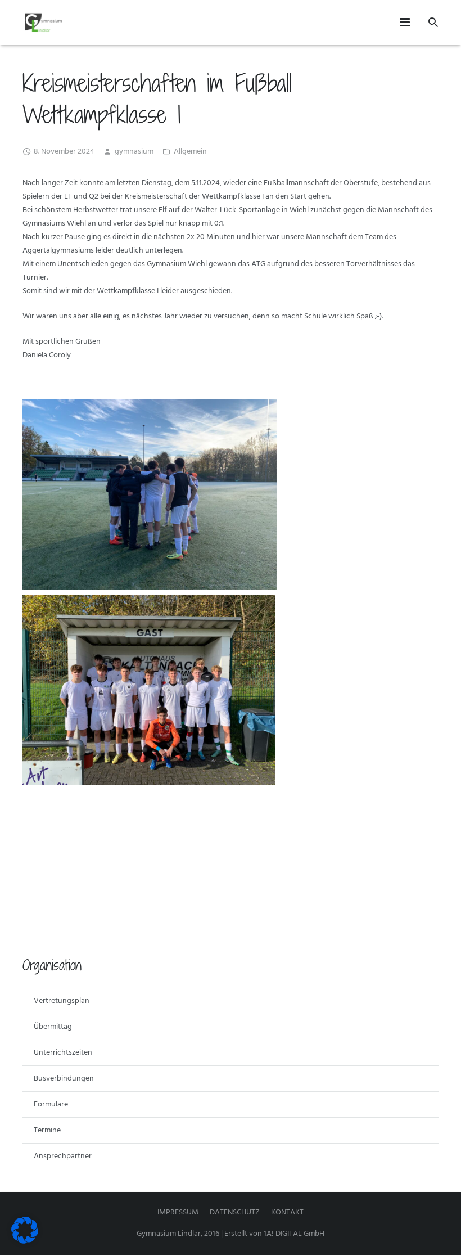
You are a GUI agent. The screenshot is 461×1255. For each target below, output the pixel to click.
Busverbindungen (64, 1078)
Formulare (51, 1104)
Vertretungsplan (61, 1001)
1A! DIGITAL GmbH (294, 1233)
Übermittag (53, 1026)
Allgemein (190, 151)
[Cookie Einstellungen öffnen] (24, 1241)
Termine (47, 1130)
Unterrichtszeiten (63, 1052)
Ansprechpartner (63, 1156)
